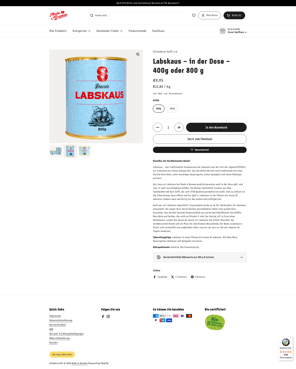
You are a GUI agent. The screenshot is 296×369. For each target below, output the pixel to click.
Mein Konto (212, 15)
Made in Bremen (80, 363)
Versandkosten (175, 93)
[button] (234, 15)
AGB (51, 329)
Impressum (55, 315)
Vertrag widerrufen (62, 354)
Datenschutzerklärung (60, 320)
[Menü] (291, 338)
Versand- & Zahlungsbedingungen (66, 333)
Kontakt (53, 342)
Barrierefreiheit (57, 324)
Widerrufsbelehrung (59, 338)
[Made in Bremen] (58, 15)
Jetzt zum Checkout (199, 139)
